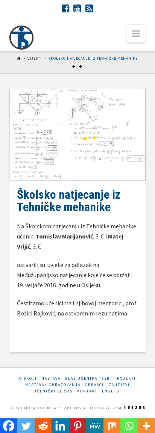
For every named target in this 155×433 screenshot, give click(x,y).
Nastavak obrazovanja (53, 384)
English (112, 391)
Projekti (125, 378)
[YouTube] (77, 8)
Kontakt (87, 391)
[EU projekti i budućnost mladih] (21, 38)
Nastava (51, 378)
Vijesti (34, 58)
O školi (28, 378)
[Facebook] (66, 8)
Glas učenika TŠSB (87, 378)
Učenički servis (53, 391)
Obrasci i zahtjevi (107, 384)
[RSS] (89, 8)
